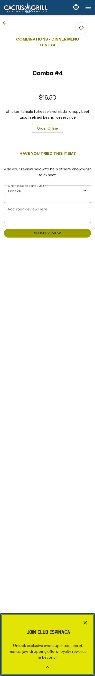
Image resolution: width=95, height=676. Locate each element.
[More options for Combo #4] (81, 28)
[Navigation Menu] (88, 7)
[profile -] (76, 7)
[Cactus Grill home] (26, 7)
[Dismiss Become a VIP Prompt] (85, 623)
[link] (47, 128)
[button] (6, 23)
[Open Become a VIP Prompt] (47, 667)
